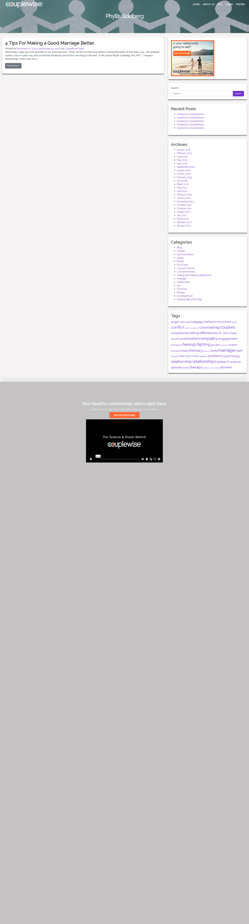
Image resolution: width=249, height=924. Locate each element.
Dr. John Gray (227, 333)
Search (174, 88)
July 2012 (182, 215)
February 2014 (184, 194)
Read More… (13, 65)
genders (215, 344)
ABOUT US (208, 4)
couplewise (180, 333)
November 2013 (185, 201)
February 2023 (184, 153)
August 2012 (183, 211)
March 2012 (183, 218)
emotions (192, 338)
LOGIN (229, 4)
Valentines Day (208, 368)
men (239, 350)
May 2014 (182, 187)
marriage (181, 278)
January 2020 (184, 173)
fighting (203, 344)
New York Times (189, 356)
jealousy (207, 351)
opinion (203, 356)
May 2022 (182, 160)
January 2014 (184, 198)
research (223, 362)
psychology (232, 356)
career (234, 322)
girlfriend (224, 345)
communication (185, 254)
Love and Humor (186, 268)
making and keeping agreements (194, 275)
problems (215, 356)
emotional (177, 338)
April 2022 (182, 163)
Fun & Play (182, 264)
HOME (196, 4)
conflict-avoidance (192, 328)
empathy (210, 338)
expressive (176, 345)
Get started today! (124, 415)
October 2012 (184, 208)
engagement (227, 339)
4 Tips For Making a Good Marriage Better (49, 43)
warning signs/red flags (189, 299)
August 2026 (183, 149)
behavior (210, 322)
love (213, 350)
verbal (217, 368)
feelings (190, 344)
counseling (209, 327)
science (235, 362)
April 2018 (182, 180)
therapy (181, 292)
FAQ (220, 4)
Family (180, 261)
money (174, 356)
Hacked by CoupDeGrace (190, 114)
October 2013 (184, 205)
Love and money (186, 271)
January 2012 (184, 225)
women (226, 367)
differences (209, 333)
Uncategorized (185, 295)
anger (175, 322)
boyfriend (224, 322)
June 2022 (182, 156)
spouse (176, 367)
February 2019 (184, 177)
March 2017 (183, 184)
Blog (179, 247)
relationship (181, 361)
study (185, 367)
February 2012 (184, 222)
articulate (185, 322)
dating (180, 257)
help (184, 350)
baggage (197, 322)
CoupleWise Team (74, 48)
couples (227, 327)
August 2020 (183, 170)
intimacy (195, 350)
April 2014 (182, 191)
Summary (182, 289)
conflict (177, 327)
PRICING (240, 4)
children (181, 251)
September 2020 (186, 167)
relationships (183, 282)
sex (178, 285)
